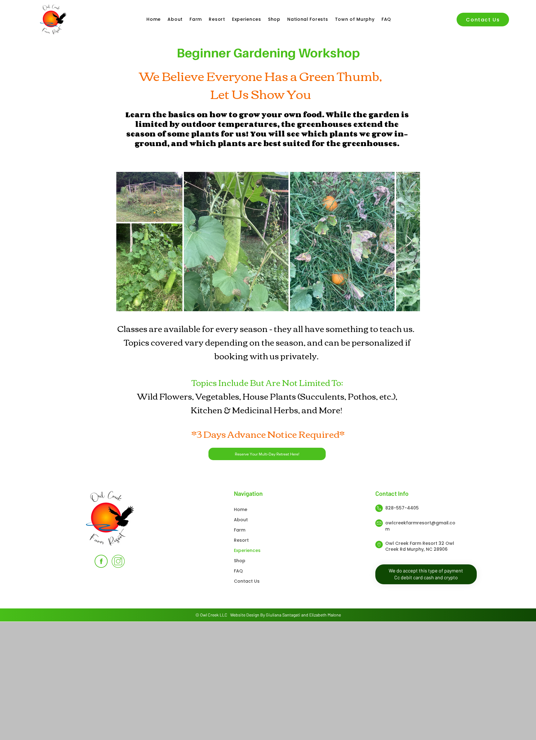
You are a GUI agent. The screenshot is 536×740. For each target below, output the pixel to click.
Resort (241, 540)
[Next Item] (409, 241)
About (241, 520)
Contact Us (247, 581)
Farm (239, 530)
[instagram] (118, 561)
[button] (195, 19)
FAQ (238, 571)
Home (240, 509)
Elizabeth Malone (325, 614)
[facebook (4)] (101, 561)
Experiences (247, 550)
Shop (239, 561)
